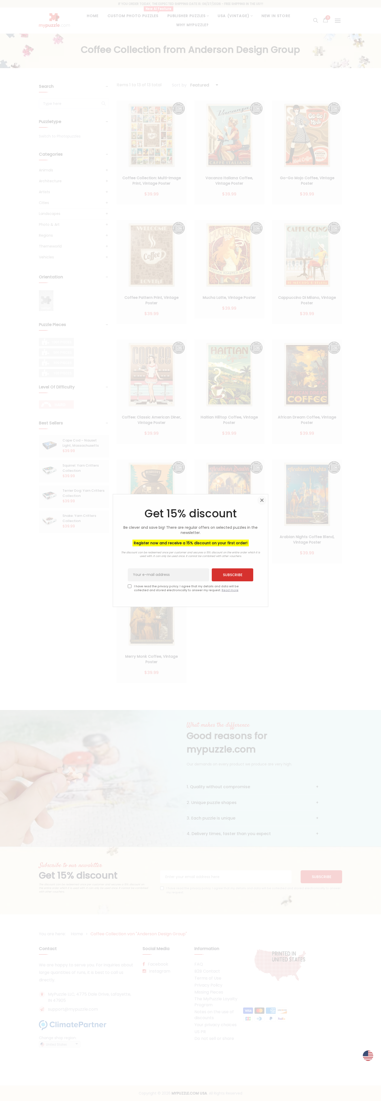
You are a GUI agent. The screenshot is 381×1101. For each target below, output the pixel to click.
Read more (230, 590)
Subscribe (232, 574)
